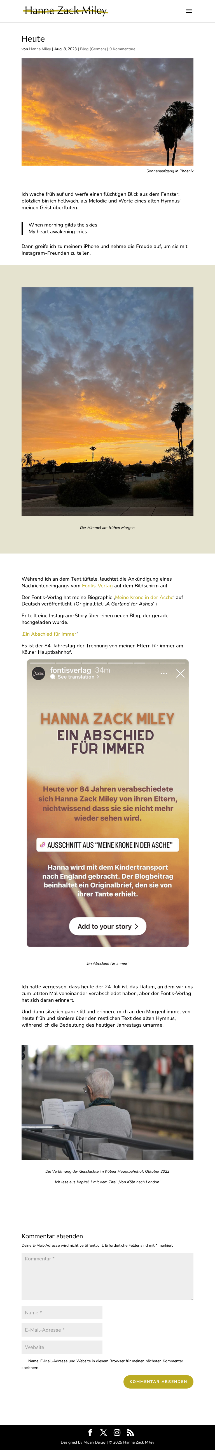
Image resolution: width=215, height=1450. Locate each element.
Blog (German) (93, 49)
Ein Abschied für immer (50, 634)
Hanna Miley (40, 49)
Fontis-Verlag (97, 585)
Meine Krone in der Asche (144, 597)
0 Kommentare (122, 49)
